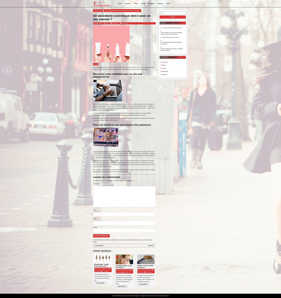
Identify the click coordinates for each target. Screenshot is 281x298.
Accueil (120, 3)
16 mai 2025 (142, 270)
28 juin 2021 (99, 268)
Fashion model (101, 5)
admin (107, 23)
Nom (94, 209)
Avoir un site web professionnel (100, 151)
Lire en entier (101, 283)
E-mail (95, 218)
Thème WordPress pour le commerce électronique (125, 295)
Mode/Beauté (151, 3)
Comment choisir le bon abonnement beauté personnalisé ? (171, 43)
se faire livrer (102, 164)
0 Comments (140, 272)
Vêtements (160, 3)
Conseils (143, 3)
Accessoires (128, 3)
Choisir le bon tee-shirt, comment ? (170, 37)
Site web (95, 227)
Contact (168, 3)
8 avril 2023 (120, 270)
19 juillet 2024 (98, 23)
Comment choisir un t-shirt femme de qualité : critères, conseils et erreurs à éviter (171, 33)
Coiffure (136, 3)
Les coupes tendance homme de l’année (172, 27)
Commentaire (96, 183)
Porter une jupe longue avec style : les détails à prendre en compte (172, 49)
